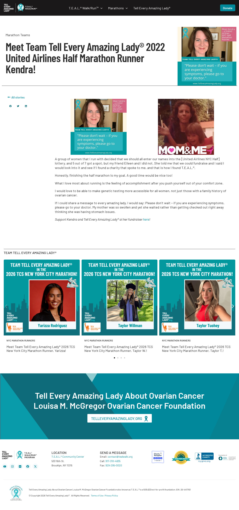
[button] (101, 7)
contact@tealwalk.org (120, 456)
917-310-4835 (112, 461)
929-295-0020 (113, 465)
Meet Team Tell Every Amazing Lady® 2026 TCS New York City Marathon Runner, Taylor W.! (118, 348)
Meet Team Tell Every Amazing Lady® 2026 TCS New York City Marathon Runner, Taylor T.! (196, 348)
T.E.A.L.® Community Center (68, 456)
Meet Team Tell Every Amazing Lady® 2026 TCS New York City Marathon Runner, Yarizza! (41, 348)
